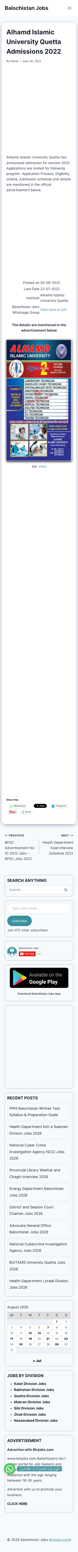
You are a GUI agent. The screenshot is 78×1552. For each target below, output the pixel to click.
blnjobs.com (60, 1540)
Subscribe (19, 921)
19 (30, 1338)
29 (57, 1344)
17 (11, 1338)
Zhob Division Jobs (30, 1414)
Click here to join (53, 310)
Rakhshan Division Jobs (34, 1390)
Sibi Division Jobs (29, 1408)
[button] (9, 1468)
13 (39, 1333)
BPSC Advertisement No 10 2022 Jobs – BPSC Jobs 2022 (19, 847)
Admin (14, 61)
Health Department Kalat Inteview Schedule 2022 (57, 844)
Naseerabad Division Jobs (36, 1420)
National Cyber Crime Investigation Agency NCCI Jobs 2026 (36, 1151)
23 (66, 1338)
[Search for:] (39, 890)
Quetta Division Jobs (31, 1396)
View (42, 466)
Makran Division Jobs (32, 1402)
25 (21, 1344)
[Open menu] (69, 8)
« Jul (37, 1361)
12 (30, 1333)
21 (48, 1338)
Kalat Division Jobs (30, 1384)
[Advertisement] (39, 109)
